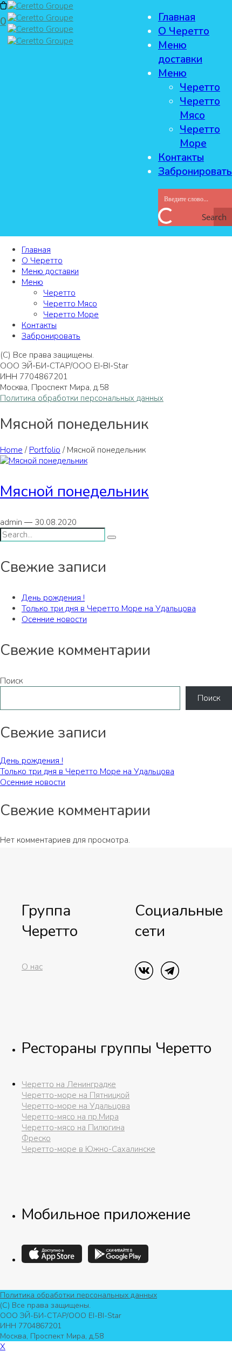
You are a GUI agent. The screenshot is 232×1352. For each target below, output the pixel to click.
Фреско (36, 1138)
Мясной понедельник (74, 491)
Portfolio (44, 450)
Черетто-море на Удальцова (76, 1106)
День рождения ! (53, 597)
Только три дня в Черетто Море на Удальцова (109, 608)
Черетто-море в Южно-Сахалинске (88, 1149)
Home (11, 450)
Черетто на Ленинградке (69, 1084)
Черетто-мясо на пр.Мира (70, 1116)
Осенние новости (54, 619)
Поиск (11, 680)
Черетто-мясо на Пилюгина (73, 1127)
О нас (32, 966)
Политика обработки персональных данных (81, 398)
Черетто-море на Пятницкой (75, 1095)
